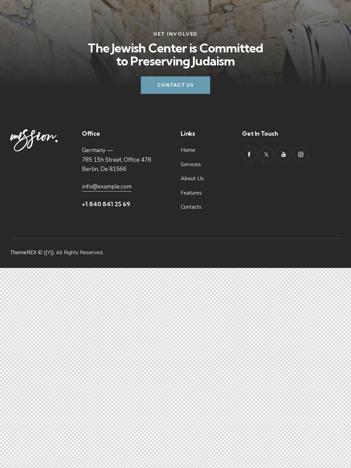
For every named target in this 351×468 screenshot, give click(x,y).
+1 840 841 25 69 (106, 204)
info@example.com (107, 186)
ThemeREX (23, 252)
